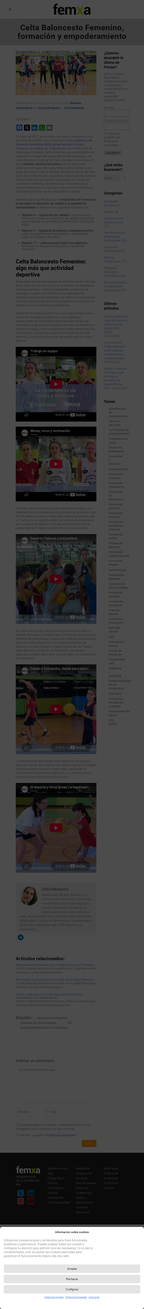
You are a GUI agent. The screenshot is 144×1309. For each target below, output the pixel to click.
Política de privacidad (76, 1297)
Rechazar (72, 1279)
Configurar (72, 1289)
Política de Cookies (54, 1297)
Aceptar (72, 1268)
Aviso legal (93, 1297)
